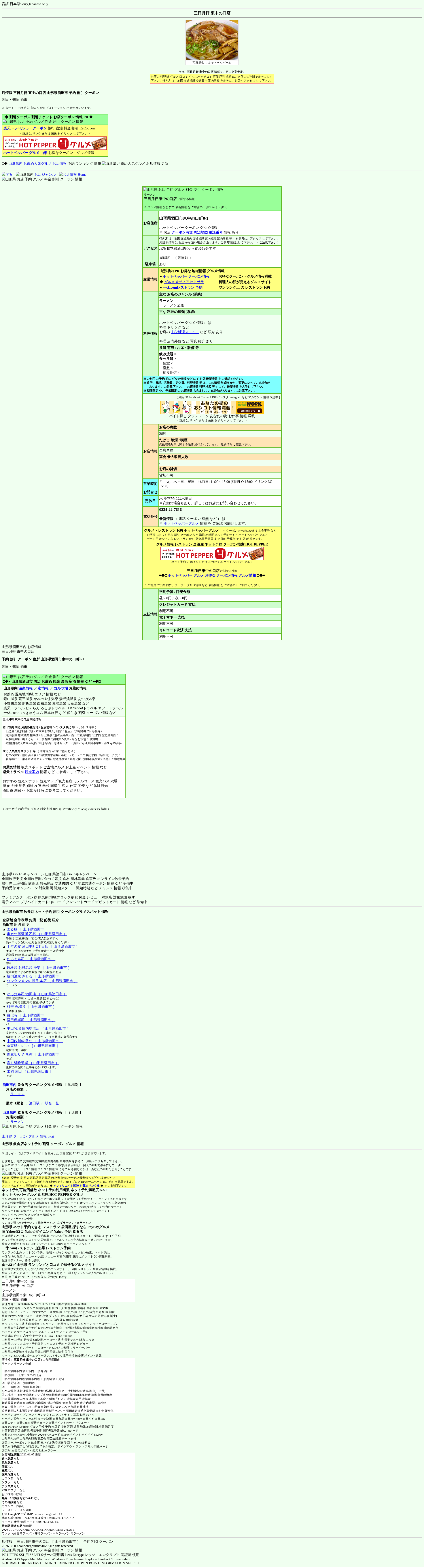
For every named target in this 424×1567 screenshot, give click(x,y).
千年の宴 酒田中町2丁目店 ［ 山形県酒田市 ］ (43, 946)
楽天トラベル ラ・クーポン (25, 128)
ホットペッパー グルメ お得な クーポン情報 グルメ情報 (212, 575)
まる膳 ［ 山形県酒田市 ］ (27, 929)
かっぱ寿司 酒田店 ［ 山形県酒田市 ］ (37, 994)
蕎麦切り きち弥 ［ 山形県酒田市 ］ (35, 1054)
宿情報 (43, 688)
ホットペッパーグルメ (181, 523)
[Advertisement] (29, 838)
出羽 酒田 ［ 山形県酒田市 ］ (30, 1071)
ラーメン (17, 1094)
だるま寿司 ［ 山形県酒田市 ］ (31, 959)
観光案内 (32, 772)
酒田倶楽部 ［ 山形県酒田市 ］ (31, 1020)
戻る (8, 174)
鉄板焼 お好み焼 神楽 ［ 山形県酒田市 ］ (39, 967)
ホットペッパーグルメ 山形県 (25, 1194)
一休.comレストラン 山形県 (23, 1248)
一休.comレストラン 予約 (183, 287)
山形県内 (9, 1112)
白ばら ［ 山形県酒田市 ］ (27, 1015)
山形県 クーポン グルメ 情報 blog (28, 1136)
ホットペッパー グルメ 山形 (25, 153)
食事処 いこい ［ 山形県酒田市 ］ (33, 1046)
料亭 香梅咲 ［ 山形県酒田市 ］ (31, 1007)
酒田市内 (9, 1085)
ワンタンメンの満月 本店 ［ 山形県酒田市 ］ (42, 981)
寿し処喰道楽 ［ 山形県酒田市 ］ (33, 1063)
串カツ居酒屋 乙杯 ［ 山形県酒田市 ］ (37, 934)
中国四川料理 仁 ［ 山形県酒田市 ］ (35, 1041)
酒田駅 (34, 1103)
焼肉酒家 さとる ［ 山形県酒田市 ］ (35, 976)
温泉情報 (26, 688)
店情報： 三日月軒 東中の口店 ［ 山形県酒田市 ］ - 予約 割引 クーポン (57, 1541)
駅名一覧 (52, 1103)
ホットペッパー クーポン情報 (186, 276)
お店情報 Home (74, 174)
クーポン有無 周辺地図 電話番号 (197, 232)
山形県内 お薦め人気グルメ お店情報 (37, 163)
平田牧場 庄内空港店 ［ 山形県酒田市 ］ (38, 1028)
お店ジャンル (45, 174)
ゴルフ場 (61, 688)
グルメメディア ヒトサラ (184, 282)
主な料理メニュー (185, 332)
